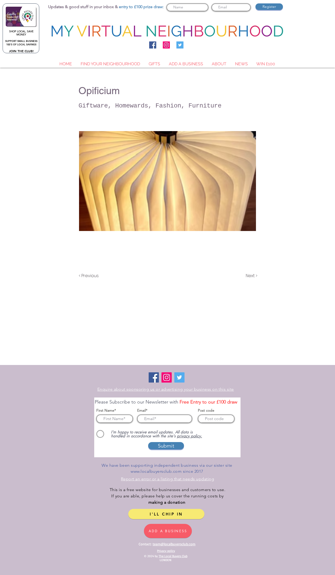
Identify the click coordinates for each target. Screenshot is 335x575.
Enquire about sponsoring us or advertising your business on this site (165, 389)
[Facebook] (152, 45)
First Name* (106, 410)
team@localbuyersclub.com (174, 544)
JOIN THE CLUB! (21, 51)
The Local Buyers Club (173, 556)
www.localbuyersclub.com (156, 471)
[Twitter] (179, 45)
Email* (142, 410)
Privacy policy (166, 551)
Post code (206, 410)
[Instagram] (166, 45)
